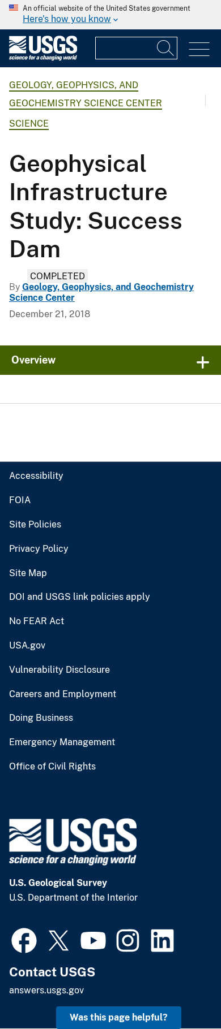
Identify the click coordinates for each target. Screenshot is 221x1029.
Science (29, 123)
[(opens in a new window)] (24, 939)
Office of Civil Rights (52, 767)
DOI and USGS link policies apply (79, 597)
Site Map (28, 573)
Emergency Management (62, 742)
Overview (33, 360)
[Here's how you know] (110, 14)
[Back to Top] (180, 988)
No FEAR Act (36, 621)
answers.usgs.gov (46, 990)
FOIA (20, 500)
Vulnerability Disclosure (59, 670)
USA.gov (27, 646)
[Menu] (199, 49)
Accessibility (36, 476)
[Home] (43, 58)
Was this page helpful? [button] (119, 1017)
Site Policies (35, 525)
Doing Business (41, 718)
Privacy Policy (39, 549)
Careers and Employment (62, 694)
